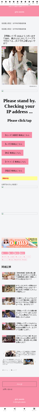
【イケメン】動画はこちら (15, 161)
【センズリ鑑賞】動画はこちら (16, 135)
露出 (23, 253)
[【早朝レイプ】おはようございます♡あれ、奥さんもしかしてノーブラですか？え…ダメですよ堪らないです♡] (24, 355)
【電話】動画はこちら (13, 170)
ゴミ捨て (19, 257)
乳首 (11, 259)
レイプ (5, 253)
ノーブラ (27, 257)
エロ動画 (11, 257)
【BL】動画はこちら (12, 152)
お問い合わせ (7, 389)
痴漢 (17, 253)
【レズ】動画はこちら (13, 144)
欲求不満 (18, 259)
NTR (5, 257)
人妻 (12, 253)
